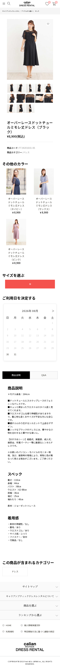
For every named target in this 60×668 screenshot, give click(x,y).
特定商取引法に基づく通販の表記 (39, 631)
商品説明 (16, 375)
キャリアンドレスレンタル (10, 11)
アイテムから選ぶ (26, 11)
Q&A (43, 375)
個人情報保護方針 (32, 625)
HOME (8, 625)
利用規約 (10, 631)
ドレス (37, 11)
